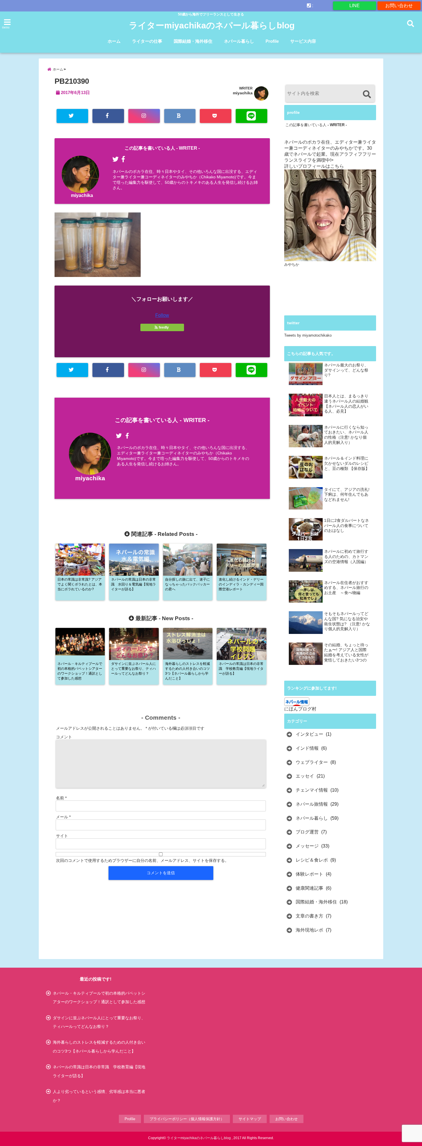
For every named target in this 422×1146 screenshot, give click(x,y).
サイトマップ (250, 1119)
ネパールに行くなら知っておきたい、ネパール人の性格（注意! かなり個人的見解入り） (346, 435)
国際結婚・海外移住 (193, 41)
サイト (62, 835)
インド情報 (307, 748)
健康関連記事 (309, 888)
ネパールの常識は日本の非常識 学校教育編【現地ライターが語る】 (99, 1071)
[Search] (366, 94)
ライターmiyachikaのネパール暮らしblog (212, 25)
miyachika (243, 93)
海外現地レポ (309, 930)
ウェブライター (312, 762)
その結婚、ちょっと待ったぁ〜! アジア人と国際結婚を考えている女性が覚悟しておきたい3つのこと (346, 653)
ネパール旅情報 (312, 804)
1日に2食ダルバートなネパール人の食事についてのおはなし (346, 525)
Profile (272, 41)
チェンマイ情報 (312, 790)
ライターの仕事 (147, 41)
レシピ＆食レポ (312, 860)
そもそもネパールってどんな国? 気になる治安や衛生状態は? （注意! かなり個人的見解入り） (347, 621)
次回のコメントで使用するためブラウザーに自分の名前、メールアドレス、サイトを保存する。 (142, 860)
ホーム (114, 41)
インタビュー (309, 734)
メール (63, 817)
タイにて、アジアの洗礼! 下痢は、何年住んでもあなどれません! (346, 494)
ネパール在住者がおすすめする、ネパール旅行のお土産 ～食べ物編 (346, 588)
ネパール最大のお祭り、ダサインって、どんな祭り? (346, 370)
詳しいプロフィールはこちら (314, 166)
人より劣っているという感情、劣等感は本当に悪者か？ (99, 1095)
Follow (162, 315)
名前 (61, 798)
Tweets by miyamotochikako (308, 335)
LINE (354, 5)
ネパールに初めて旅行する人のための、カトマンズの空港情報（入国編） (346, 556)
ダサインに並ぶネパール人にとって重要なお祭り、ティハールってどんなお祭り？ (99, 1022)
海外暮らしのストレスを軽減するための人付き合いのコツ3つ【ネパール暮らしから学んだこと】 (99, 1046)
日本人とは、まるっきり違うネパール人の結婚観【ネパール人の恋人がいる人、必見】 (346, 403)
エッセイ (305, 776)
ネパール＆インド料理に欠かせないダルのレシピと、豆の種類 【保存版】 (346, 463)
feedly (164, 327)
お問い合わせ (399, 5)
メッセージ (307, 846)
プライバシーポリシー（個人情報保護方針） (187, 1119)
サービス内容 (303, 41)
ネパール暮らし (239, 41)
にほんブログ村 (300, 708)
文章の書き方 (309, 915)
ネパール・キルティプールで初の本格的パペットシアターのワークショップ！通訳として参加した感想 (99, 997)
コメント (64, 737)
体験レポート (309, 874)
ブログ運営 (307, 831)
